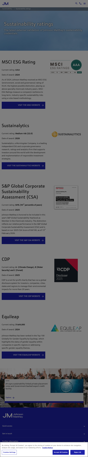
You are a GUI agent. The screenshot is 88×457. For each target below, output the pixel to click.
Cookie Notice (47, 448)
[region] (44, 449)
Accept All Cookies (61, 452)
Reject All (77, 452)
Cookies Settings (9, 452)
